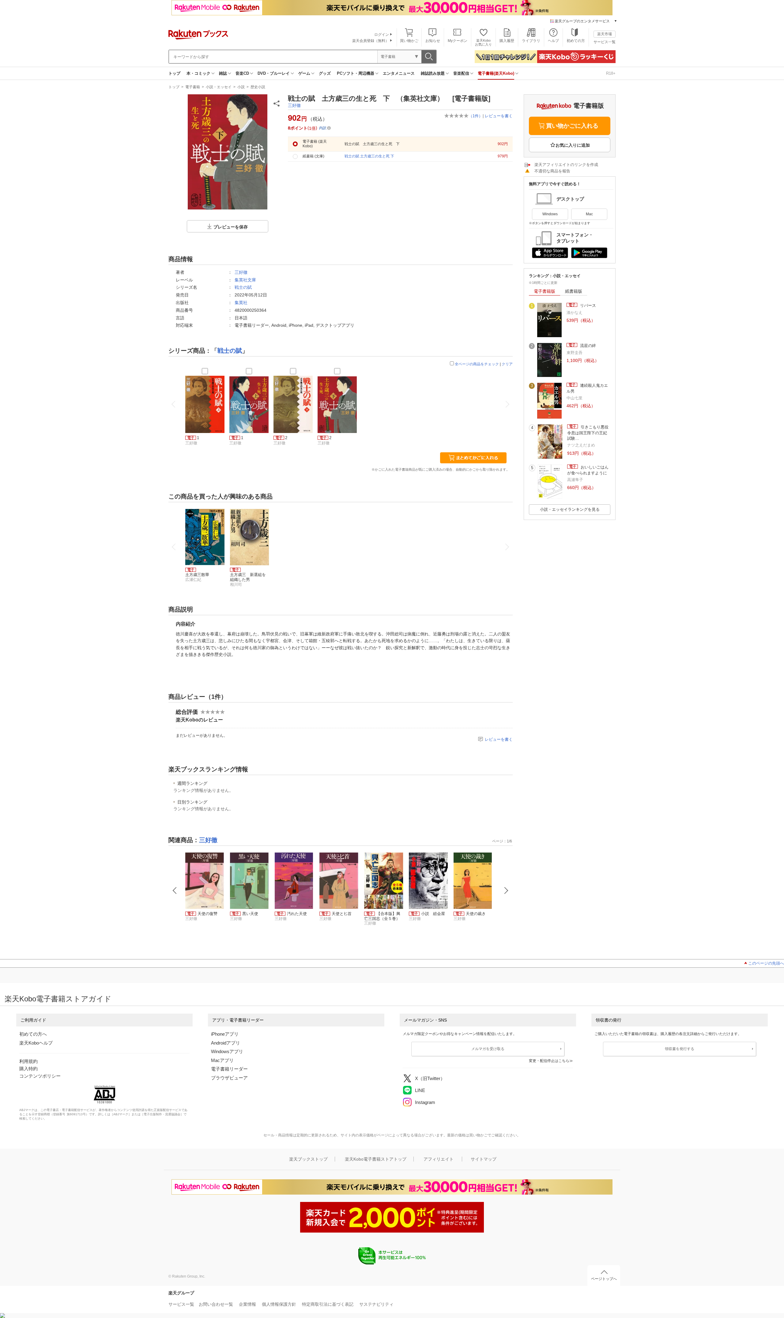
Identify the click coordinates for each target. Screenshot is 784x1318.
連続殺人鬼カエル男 (587, 388)
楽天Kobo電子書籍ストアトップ (375, 1159)
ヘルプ (553, 41)
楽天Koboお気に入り (483, 42)
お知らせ (432, 41)
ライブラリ (531, 41)
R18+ (611, 73)
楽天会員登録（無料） (370, 41)
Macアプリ (222, 1060)
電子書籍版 (544, 291)
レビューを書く (499, 116)
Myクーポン (457, 41)
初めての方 (576, 41)
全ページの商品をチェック (477, 364)
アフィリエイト (439, 1159)
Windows (550, 214)
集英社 (241, 302)
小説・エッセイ (219, 87)
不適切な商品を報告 (552, 171)
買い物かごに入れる (572, 125)
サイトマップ (483, 1159)
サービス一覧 (605, 42)
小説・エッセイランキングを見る (570, 509)
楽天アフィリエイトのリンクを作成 (566, 164)
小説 (241, 87)
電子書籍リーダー (229, 1068)
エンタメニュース (399, 73)
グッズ (325, 73)
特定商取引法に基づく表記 (327, 1304)
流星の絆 (587, 345)
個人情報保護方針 (279, 1304)
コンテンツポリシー (40, 1076)
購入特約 (28, 1068)
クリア (507, 364)
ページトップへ (604, 1279)
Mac (589, 214)
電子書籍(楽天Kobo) (496, 73)
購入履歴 (506, 41)
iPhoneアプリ (225, 1034)
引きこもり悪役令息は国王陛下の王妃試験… (588, 433)
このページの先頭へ (766, 963)
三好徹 (294, 105)
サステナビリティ (376, 1304)
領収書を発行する (679, 1049)
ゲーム (304, 73)
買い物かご (409, 41)
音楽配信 (461, 73)
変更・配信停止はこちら (549, 1061)
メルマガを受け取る (487, 1049)
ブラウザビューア (229, 1077)
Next (506, 890)
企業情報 (247, 1304)
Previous (175, 890)
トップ (174, 73)
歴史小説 (258, 87)
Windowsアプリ (227, 1051)
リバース (587, 305)
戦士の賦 (243, 287)
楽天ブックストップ (308, 1159)
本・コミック (198, 73)
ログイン (381, 34)
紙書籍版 (573, 291)
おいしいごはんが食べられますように (588, 470)
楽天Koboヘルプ (36, 1042)
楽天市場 (604, 34)
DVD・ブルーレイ (274, 73)
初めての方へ (33, 1034)
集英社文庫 (245, 279)
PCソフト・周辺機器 (355, 73)
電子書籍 (192, 87)
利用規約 (28, 1061)
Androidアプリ (225, 1042)
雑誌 (223, 73)
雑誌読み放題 (433, 73)
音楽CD (242, 73)
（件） (476, 116)
